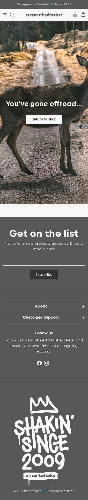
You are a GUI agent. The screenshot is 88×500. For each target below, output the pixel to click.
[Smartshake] (44, 14)
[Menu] (4, 14)
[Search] (14, 14)
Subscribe (44, 274)
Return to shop (44, 119)
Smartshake (32, 491)
